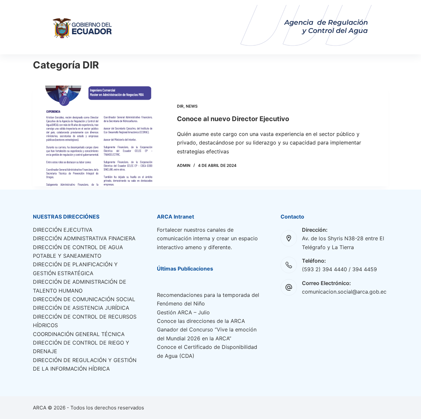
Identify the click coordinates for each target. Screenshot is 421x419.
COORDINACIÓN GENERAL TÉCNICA (79, 334)
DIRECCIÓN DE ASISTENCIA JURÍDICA (81, 307)
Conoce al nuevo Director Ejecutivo (233, 119)
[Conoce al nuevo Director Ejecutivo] (100, 136)
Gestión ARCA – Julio (183, 312)
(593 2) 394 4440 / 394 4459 (339, 269)
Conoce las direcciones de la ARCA (201, 321)
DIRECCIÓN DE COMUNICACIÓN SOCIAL (84, 299)
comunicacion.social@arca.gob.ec (344, 291)
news (192, 106)
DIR (180, 106)
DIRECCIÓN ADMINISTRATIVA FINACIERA (84, 238)
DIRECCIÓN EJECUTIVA (62, 229)
